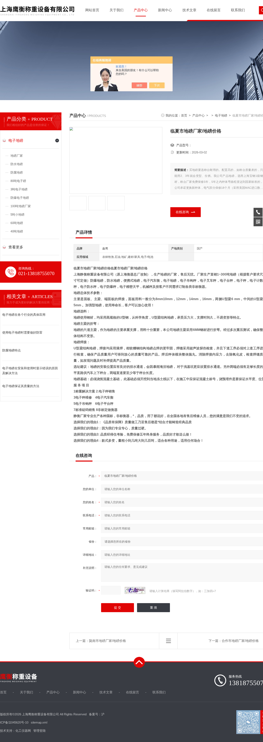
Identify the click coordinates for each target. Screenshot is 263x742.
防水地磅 (16, 164)
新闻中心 (165, 10)
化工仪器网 (23, 730)
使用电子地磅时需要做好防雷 (22, 332)
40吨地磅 (16, 231)
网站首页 (92, 10)
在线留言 (214, 10)
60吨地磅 (16, 223)
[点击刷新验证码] (135, 590)
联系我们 (238, 10)
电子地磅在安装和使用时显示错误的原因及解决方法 (30, 370)
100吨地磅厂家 (20, 206)
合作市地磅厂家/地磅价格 (240, 641)
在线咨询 (182, 212)
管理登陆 (39, 730)
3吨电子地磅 (19, 189)
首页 (184, 115)
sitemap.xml (39, 722)
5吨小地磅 (17, 214)
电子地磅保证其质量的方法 (20, 386)
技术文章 (189, 10)
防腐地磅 (16, 172)
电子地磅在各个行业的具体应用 (23, 314)
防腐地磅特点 (11, 350)
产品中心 (141, 10)
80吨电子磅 (18, 181)
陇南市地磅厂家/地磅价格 (107, 641)
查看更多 (15, 247)
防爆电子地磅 (19, 197)
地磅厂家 (16, 155)
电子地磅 (15, 140)
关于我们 (116, 10)
